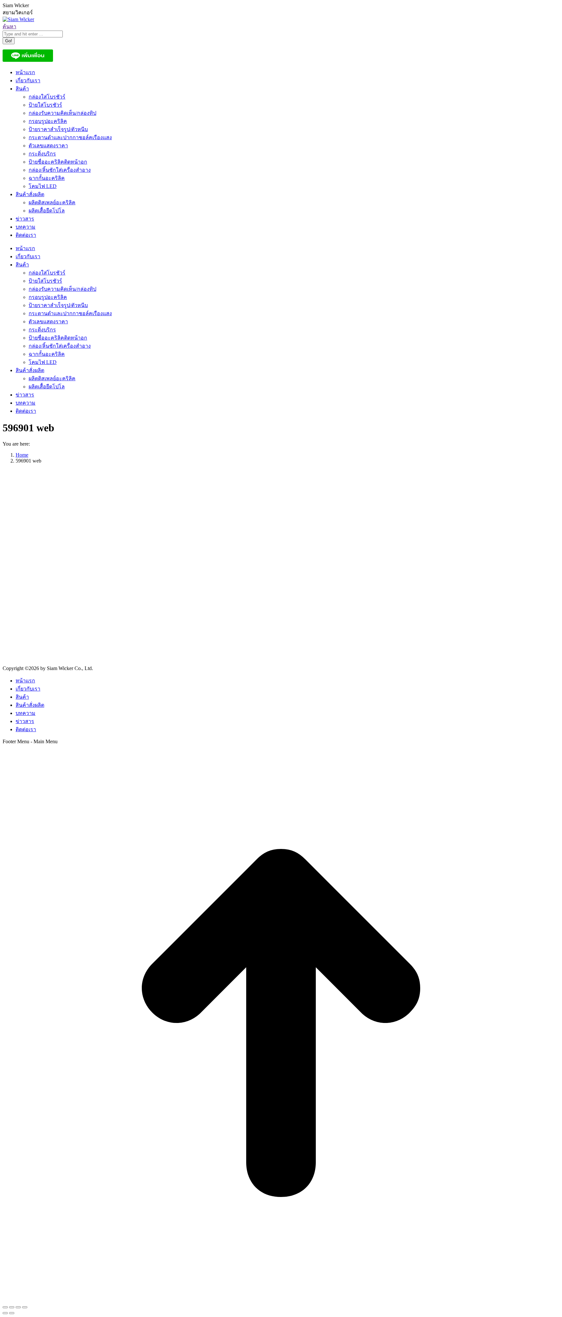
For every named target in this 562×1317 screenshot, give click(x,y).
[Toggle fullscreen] (18, 1307)
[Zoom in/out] (24, 1307)
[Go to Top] (281, 1299)
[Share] (11, 1307)
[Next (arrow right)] (11, 1313)
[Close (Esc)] (5, 1307)
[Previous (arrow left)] (5, 1313)
